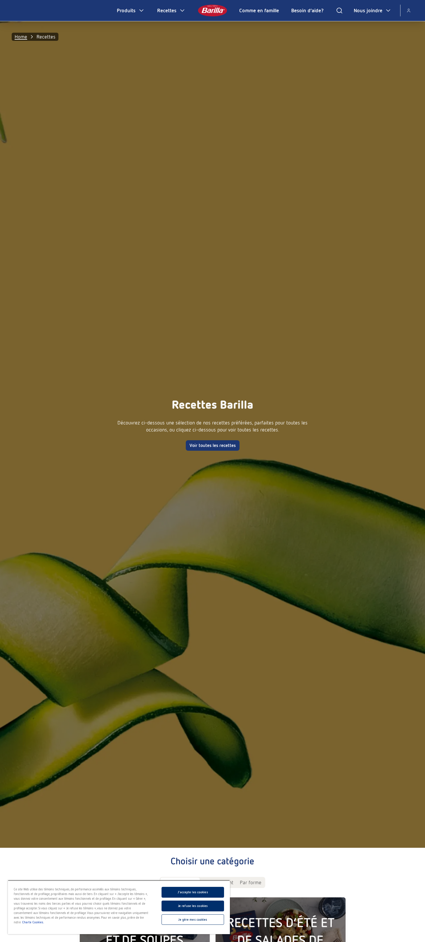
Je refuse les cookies (193, 906)
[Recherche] (339, 10)
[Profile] (408, 10)
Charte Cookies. (33, 922)
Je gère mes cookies (192, 919)
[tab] (251, 882)
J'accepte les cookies (193, 892)
